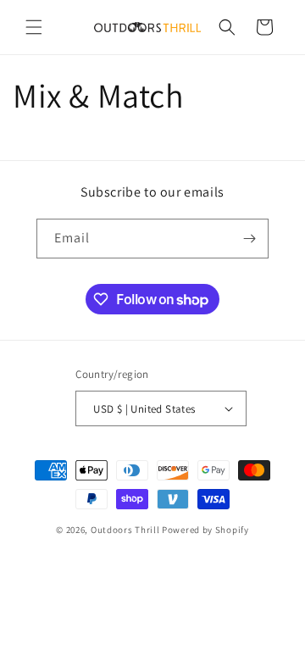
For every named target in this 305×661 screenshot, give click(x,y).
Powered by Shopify (205, 530)
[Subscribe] (249, 238)
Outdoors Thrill (125, 530)
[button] (34, 27)
